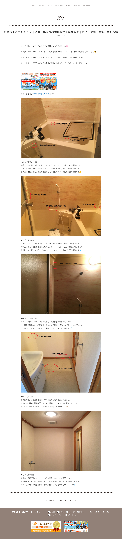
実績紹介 (62, 512)
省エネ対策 (72, 512)
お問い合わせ (72, 515)
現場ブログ (82, 512)
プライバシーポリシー (57, 515)
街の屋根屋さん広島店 (41, 94)
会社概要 (53, 512)
